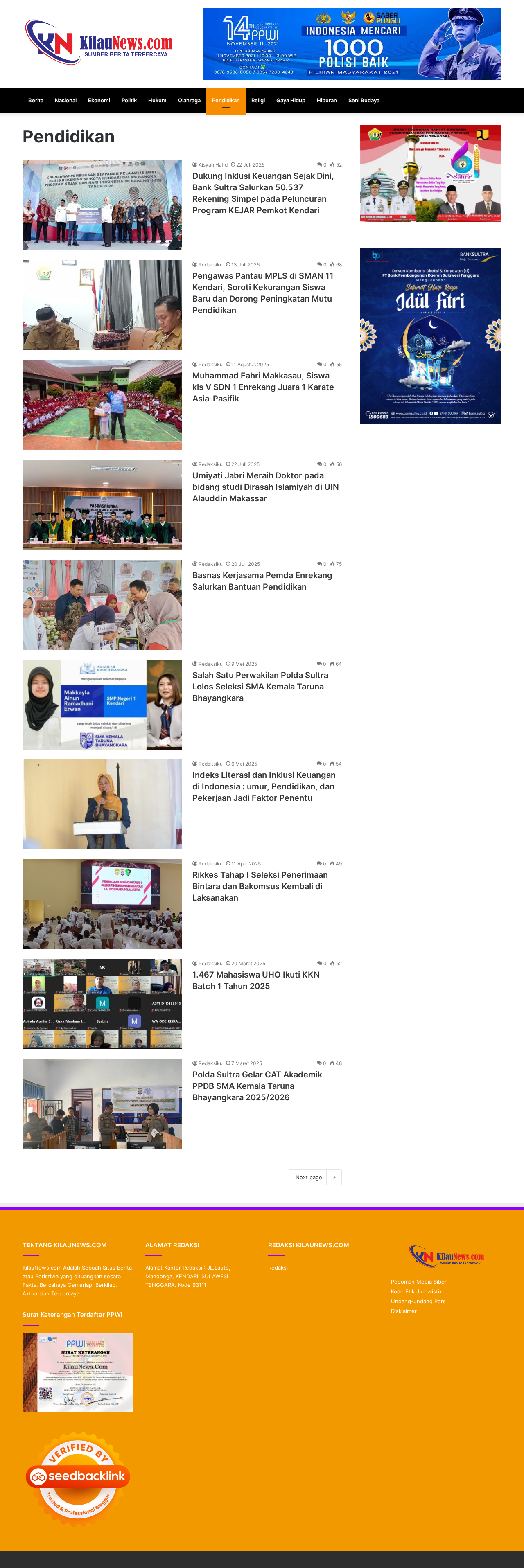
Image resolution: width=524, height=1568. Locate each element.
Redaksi (278, 1267)
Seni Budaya (363, 100)
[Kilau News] (98, 41)
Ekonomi (99, 100)
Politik (129, 100)
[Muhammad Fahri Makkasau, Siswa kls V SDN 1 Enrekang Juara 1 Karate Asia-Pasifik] (102, 405)
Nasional (66, 100)
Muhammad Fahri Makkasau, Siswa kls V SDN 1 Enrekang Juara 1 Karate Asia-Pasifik (263, 387)
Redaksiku (211, 264)
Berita (35, 100)
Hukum (157, 100)
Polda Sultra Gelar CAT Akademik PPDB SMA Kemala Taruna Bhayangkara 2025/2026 (257, 1086)
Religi (258, 100)
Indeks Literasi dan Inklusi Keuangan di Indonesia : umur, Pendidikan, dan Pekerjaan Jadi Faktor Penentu (264, 786)
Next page (309, 1177)
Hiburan (327, 100)
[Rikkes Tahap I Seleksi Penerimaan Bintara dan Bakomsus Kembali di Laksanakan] (102, 904)
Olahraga (189, 100)
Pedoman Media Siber (419, 1281)
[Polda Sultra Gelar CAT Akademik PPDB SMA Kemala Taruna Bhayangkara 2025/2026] (102, 1104)
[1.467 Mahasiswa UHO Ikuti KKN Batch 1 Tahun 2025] (102, 1004)
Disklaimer (404, 1311)
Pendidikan (226, 100)
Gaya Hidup (290, 100)
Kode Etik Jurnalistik (416, 1291)
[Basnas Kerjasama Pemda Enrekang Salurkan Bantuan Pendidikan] (102, 605)
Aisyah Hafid (213, 165)
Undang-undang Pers (418, 1301)
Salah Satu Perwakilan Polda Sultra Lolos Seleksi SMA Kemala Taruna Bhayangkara (260, 686)
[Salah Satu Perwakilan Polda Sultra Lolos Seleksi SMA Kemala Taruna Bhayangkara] (102, 705)
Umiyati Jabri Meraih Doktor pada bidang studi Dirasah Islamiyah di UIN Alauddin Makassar (265, 487)
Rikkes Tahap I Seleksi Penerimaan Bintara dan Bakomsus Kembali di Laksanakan (260, 886)
